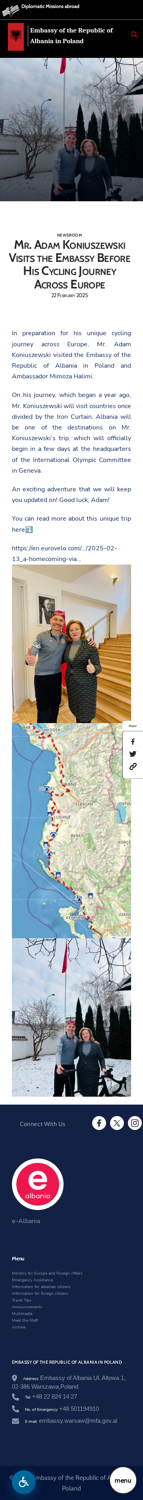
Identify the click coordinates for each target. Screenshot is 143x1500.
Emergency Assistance (32, 1280)
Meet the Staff (25, 1320)
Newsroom (69, 235)
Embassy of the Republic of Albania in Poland (71, 36)
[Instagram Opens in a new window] (134, 1123)
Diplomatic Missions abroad (50, 6)
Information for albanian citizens (41, 1287)
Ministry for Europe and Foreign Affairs (47, 1273)
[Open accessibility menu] (24, 1482)
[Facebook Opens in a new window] (98, 1123)
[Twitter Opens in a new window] (116, 1123)
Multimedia (22, 1314)
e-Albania (26, 1221)
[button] (133, 766)
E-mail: (71, 1421)
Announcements (27, 1307)
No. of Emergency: (62, 1409)
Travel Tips (21, 1300)
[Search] (134, 34)
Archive (18, 1327)
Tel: (51, 1397)
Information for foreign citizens (40, 1293)
